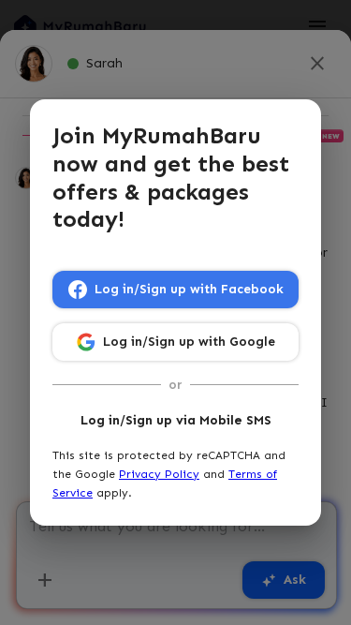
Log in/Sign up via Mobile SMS (175, 420)
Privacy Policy (159, 474)
